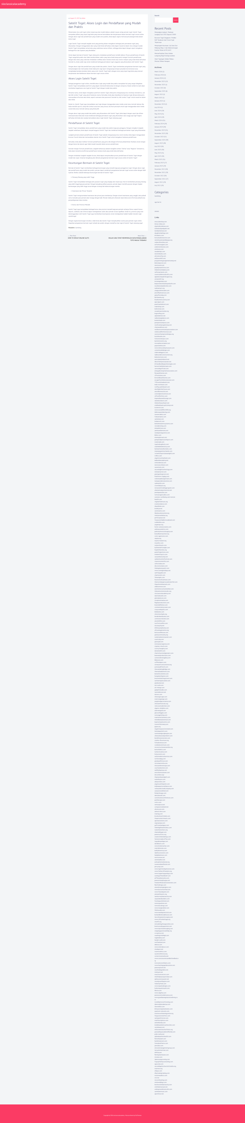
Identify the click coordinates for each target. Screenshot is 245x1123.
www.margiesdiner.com (162, 908)
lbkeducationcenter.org (162, 513)
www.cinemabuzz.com (162, 947)
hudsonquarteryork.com (162, 988)
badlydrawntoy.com (161, 850)
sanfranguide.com (160, 573)
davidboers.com (160, 844)
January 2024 (159, 127)
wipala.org (158, 538)
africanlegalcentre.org (162, 630)
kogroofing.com (160, 313)
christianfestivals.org (161, 704)
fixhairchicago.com (160, 793)
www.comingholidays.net (163, 570)
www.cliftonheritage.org (162, 919)
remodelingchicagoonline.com (164, 924)
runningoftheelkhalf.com (163, 876)
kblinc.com (158, 435)
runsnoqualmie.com (161, 903)
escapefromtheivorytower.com (164, 380)
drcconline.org (159, 775)
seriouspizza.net (160, 805)
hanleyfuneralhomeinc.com (163, 449)
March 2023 (158, 159)
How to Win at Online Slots (78, 237)
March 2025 (158, 98)
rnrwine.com (158, 1057)
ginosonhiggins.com (161, 713)
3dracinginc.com (160, 577)
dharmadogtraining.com (162, 1073)
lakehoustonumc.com (161, 853)
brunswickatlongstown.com (163, 678)
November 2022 (160, 172)
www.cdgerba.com (160, 993)
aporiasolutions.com (161, 821)
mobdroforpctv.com (161, 554)
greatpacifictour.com (161, 761)
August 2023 (159, 143)
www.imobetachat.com (162, 846)
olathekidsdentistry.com (162, 446)
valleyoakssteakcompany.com (164, 788)
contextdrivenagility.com (162, 658)
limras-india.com (160, 224)
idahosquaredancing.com (162, 412)
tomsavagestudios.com (162, 495)
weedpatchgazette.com (162, 433)
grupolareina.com (160, 345)
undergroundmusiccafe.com (163, 1089)
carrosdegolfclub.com (162, 368)
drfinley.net (158, 1052)
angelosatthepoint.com (162, 784)
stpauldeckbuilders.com (162, 899)
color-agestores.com (161, 536)
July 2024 (158, 107)
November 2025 (160, 84)
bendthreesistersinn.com (162, 738)
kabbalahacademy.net (161, 460)
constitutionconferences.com (164, 798)
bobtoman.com (159, 309)
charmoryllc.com (160, 575)
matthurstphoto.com (161, 1020)
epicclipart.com (159, 302)
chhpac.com (158, 1071)
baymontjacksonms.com (162, 722)
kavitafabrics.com (160, 749)
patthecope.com (160, 800)
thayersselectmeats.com (163, 818)
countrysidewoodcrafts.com (164, 274)
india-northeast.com (161, 384)
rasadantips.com (160, 251)
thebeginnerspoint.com (162, 568)
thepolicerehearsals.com (162, 584)
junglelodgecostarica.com (163, 701)
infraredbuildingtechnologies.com (165, 364)
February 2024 (159, 124)
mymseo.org (158, 1068)
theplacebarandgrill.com (162, 777)
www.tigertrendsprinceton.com (164, 869)
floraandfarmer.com (161, 373)
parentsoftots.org (160, 834)
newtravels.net (159, 265)
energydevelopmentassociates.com (166, 371)
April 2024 (158, 117)
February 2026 (159, 75)
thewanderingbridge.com (162, 669)
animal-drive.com (160, 811)
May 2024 (158, 114)
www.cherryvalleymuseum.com (164, 348)
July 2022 (158, 185)
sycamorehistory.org (161, 954)
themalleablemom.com (162, 671)
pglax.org (157, 726)
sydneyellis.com (160, 483)
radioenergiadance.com (162, 318)
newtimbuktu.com (160, 254)
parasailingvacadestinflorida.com (165, 1032)
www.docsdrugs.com (161, 905)
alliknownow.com (160, 586)
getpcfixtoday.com (161, 295)
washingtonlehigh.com (162, 935)
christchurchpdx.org (161, 614)
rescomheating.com (161, 1080)
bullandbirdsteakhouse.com (163, 915)
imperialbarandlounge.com (163, 398)
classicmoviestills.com (162, 561)
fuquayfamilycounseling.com (164, 1062)
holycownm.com (160, 754)
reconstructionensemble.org (164, 747)
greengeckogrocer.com (162, 474)
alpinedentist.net (160, 316)
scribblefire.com (160, 522)
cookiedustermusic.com (162, 745)
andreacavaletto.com (161, 529)
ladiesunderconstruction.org (163, 355)
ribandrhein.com (160, 506)
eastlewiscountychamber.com (164, 589)
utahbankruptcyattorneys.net (164, 405)
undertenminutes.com (162, 247)
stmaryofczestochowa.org (163, 664)
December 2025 (160, 81)
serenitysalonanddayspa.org (163, 240)
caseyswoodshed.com (161, 791)
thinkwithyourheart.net (162, 403)
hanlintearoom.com (161, 1041)
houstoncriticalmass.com (163, 580)
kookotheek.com (160, 320)
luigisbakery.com (160, 938)
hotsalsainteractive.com (162, 238)
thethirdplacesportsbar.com (163, 977)
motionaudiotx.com (161, 1075)
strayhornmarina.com (161, 600)
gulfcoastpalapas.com (162, 825)
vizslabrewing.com (160, 426)
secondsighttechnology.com (163, 469)
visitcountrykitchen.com (162, 706)
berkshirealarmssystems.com (164, 424)
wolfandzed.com (160, 942)
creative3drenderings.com (163, 837)
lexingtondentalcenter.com (163, 481)
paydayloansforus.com (162, 267)
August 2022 (159, 182)
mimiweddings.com (161, 1082)
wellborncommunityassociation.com (166, 329)
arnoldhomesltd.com (161, 391)
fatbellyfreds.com (160, 984)
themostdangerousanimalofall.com (166, 582)
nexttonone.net (160, 857)
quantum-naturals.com (162, 1011)
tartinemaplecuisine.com (162, 681)
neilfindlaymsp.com (161, 770)
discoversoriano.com (161, 566)
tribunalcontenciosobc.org (163, 591)
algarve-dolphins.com (161, 708)
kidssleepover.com (160, 263)
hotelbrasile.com (160, 336)
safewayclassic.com (161, 272)
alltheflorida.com (160, 1023)
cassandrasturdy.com (161, 557)
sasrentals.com (159, 467)
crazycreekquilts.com (161, 609)
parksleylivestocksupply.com (164, 531)
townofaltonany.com (161, 724)
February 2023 (159, 163)
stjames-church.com (161, 646)
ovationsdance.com (161, 504)
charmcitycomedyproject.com (164, 653)
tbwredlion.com (160, 1006)
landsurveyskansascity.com (163, 896)
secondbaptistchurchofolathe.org (165, 1066)
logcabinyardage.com (161, 841)
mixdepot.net (159, 949)
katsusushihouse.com (161, 632)
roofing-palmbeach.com (162, 387)
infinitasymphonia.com (162, 628)
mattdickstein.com (161, 848)
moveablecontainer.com (162, 343)
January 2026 (159, 78)
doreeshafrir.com (160, 651)
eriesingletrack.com (161, 437)
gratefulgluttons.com (162, 552)
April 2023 (158, 156)
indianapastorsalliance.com (163, 786)
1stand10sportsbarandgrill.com (165, 453)
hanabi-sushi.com (160, 940)
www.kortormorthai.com (162, 889)
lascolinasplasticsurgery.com (164, 917)
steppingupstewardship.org (163, 931)
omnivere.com (159, 249)
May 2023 (158, 153)
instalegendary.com (161, 281)
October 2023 (159, 137)
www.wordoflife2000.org (163, 410)
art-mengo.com (159, 687)
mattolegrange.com (161, 699)
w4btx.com (158, 456)
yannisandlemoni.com (161, 430)
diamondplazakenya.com (162, 1004)
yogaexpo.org (159, 524)
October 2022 (159, 176)
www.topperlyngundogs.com (164, 873)
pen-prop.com (159, 866)
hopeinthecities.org (161, 550)
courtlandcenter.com (161, 768)
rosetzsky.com (159, 639)
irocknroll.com (159, 407)
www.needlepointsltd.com (163, 912)
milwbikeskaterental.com (163, 720)
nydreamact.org (160, 288)
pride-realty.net (159, 1034)
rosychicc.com (159, 543)
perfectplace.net (160, 518)
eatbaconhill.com (160, 258)
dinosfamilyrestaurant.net (163, 362)
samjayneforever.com (161, 1018)
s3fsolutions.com (160, 375)
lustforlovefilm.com (161, 623)
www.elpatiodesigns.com (163, 986)
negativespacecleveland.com (164, 729)
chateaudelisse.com (161, 327)
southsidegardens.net (161, 970)
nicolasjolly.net (159, 625)
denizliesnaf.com (160, 795)
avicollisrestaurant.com (162, 772)
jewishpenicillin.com (161, 492)
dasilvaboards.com (160, 596)
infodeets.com (159, 235)
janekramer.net (159, 683)
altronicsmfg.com (160, 256)
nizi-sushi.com (159, 685)
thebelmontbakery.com (162, 270)
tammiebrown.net (160, 692)
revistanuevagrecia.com (162, 644)
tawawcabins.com (160, 414)
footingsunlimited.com (162, 901)
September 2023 (160, 140)
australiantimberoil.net (162, 359)
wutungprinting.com (161, 715)
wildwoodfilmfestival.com (163, 332)
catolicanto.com (160, 511)
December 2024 (160, 104)
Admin (83, 18)
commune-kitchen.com (162, 619)
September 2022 (160, 179)
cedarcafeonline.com (161, 242)
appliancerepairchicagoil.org (163, 277)
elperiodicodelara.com (162, 226)
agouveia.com (159, 1064)
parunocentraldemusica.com (164, 995)
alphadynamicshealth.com (163, 1036)
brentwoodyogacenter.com (163, 926)
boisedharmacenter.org (162, 534)
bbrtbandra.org (159, 297)
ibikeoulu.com (159, 660)
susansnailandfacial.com (162, 864)
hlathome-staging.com (162, 476)
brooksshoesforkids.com (162, 816)
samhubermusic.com (161, 1091)
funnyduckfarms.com (161, 1043)
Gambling (78, 228)
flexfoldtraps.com (160, 885)
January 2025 (159, 101)
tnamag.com (159, 814)
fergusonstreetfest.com (162, 1016)
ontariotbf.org (159, 279)
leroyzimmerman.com (161, 1050)
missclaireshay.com (161, 222)
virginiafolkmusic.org (161, 502)
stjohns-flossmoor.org (162, 740)
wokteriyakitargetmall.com (163, 479)
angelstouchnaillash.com (163, 458)
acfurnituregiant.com (161, 244)
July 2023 (158, 146)
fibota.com (158, 990)
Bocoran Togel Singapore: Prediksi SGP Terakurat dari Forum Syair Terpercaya (165, 40)
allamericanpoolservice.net (163, 490)
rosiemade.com (159, 442)
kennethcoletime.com (162, 674)
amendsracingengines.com (163, 887)
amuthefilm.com (160, 621)
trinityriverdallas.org (161, 515)
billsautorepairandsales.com (164, 1009)
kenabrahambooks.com (162, 616)
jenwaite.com (159, 1045)
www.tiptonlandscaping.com (164, 928)
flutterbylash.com (160, 1039)
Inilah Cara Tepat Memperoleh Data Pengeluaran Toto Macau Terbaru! (127, 238)
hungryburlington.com (161, 676)
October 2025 (159, 88)
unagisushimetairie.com (162, 290)
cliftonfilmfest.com (161, 396)
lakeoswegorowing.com (162, 1059)
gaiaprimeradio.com (161, 690)
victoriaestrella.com (161, 763)
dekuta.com (158, 945)
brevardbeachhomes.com (162, 378)
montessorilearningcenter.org (164, 1013)
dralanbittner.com (160, 428)
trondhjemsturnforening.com (164, 1002)
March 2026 (158, 71)
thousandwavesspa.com (162, 765)
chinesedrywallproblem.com (163, 736)
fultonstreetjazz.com (162, 339)
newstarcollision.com (161, 465)
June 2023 (158, 150)
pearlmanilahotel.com (162, 304)
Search (157, 15)
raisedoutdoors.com (161, 401)
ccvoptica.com (159, 933)
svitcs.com (158, 802)
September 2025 (160, 91)
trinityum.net (159, 972)
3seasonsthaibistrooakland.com (165, 520)
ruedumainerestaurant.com (163, 637)
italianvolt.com (159, 421)
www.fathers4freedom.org (163, 871)
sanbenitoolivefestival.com (163, 559)
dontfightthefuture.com (162, 389)
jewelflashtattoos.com (162, 293)
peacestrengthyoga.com (162, 880)
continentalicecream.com (163, 607)
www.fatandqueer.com (162, 892)
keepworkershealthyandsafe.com (165, 284)
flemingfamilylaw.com (162, 1055)
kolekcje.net (158, 508)
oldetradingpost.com (161, 352)
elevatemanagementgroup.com (165, 1048)
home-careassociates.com (163, 527)
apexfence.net (159, 1094)
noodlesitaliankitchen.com (163, 286)
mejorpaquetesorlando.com (163, 451)
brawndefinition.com (161, 605)
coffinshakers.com (160, 662)
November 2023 (160, 133)
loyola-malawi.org (160, 541)
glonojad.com (159, 642)
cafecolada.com (160, 564)
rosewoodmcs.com (161, 951)
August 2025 (159, 94)
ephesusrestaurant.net (162, 979)
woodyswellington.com (162, 981)
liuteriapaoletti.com (161, 731)
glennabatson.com (160, 598)
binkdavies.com (159, 612)
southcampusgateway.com (163, 325)
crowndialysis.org (160, 485)
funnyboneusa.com (161, 743)
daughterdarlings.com (161, 233)
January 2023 (159, 166)
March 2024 (158, 120)
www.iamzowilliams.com (163, 963)
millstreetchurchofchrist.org (164, 1029)
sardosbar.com (159, 419)
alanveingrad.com (160, 710)
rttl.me (157, 1078)
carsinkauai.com (160, 1027)
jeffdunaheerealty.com (162, 878)
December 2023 (160, 130)
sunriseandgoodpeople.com (163, 733)
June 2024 (158, 111)
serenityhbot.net (160, 860)
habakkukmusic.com (161, 855)
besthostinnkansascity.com (163, 1085)
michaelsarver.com (160, 472)
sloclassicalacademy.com (163, 593)
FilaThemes (138, 1115)
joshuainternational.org (162, 862)
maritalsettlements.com (162, 717)
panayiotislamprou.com (162, 323)
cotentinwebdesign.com (162, 350)
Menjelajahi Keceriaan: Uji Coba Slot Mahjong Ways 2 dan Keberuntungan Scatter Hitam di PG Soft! (166, 48)
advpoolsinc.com (160, 782)
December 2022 (160, 169)
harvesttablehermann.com (163, 366)
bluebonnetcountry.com (162, 300)
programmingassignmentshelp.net (165, 261)
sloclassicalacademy (13, 4)
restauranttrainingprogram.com (165, 488)
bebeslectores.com (161, 357)
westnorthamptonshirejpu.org (164, 334)
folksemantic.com (160, 417)
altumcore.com (159, 809)
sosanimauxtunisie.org (162, 311)
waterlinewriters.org (161, 830)
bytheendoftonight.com (162, 547)
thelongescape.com (161, 697)
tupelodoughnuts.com (162, 444)
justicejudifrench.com (161, 667)
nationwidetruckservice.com (163, 756)
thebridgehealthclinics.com (163, 827)
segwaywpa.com (160, 823)
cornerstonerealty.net (162, 956)
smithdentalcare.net (161, 1087)
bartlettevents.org (161, 341)
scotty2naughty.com (161, 648)
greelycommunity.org (161, 635)
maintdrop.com (159, 306)
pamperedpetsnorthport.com (164, 440)
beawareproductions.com (163, 655)
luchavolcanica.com (161, 752)
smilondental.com (160, 463)
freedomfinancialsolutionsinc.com (165, 883)
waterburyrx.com (160, 779)
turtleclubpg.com (160, 759)
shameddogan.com (161, 832)
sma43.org (158, 922)
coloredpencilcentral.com (163, 394)
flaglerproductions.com (162, 603)
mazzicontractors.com (162, 974)
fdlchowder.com (160, 910)
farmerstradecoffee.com (163, 839)
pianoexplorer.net (160, 967)
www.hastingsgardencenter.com (165, 965)
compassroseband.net (162, 807)
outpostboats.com (161, 545)
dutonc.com (158, 694)
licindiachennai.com (161, 231)
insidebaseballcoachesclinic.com (165, 1025)
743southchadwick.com (162, 382)
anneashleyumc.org (161, 894)
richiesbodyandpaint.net (162, 228)
